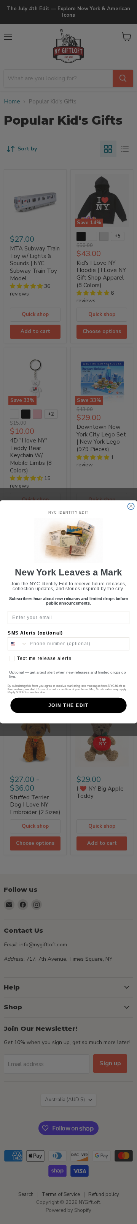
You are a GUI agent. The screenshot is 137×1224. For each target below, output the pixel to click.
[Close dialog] (131, 506)
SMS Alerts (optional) (35, 633)
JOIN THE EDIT (68, 705)
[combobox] (17, 644)
